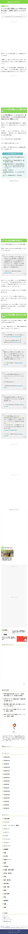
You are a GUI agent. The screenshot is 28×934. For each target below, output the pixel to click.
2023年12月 (7, 767)
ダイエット (6, 828)
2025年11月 (7, 760)
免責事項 (18, 930)
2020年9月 (6, 784)
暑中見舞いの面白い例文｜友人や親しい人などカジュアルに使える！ (14, 705)
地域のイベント (8, 859)
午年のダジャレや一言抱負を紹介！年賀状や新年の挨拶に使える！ (14, 699)
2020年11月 (7, 777)
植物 (5, 890)
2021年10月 (7, 774)
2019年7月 (6, 808)
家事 (5, 863)
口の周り (6, 856)
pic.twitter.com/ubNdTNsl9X (10, 430)
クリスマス (6, 822)
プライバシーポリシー (11, 930)
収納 (5, 852)
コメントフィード (7, 919)
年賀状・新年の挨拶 (9, 869)
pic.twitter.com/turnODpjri (15, 336)
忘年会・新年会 (8, 873)
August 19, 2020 (8, 272)
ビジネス (6, 835)
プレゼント (6, 842)
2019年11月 (7, 794)
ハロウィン (6, 832)
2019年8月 (6, 804)
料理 (5, 876)
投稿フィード (6, 917)
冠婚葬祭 (6, 849)
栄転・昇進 (6, 886)
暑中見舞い (6, 883)
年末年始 (6, 866)
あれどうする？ (14, 2)
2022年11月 (7, 770)
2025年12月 (7, 757)
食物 (5, 907)
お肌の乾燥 (6, 818)
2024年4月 (6, 763)
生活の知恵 (6, 893)
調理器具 (6, 900)
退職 (5, 904)
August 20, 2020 (17, 342)
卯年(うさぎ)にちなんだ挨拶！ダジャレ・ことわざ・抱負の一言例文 (14, 715)
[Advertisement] (14, 37)
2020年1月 (6, 787)
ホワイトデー (7, 845)
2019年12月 (7, 791)
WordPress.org (7, 921)
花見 (5, 897)
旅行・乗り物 (7, 880)
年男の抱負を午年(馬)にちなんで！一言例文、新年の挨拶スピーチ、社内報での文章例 (14, 694)
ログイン (5, 916)
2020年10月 (7, 781)
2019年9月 (6, 801)
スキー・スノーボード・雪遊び (11, 825)
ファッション (7, 839)
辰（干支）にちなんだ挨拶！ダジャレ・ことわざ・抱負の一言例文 (14, 710)
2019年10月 (7, 798)
